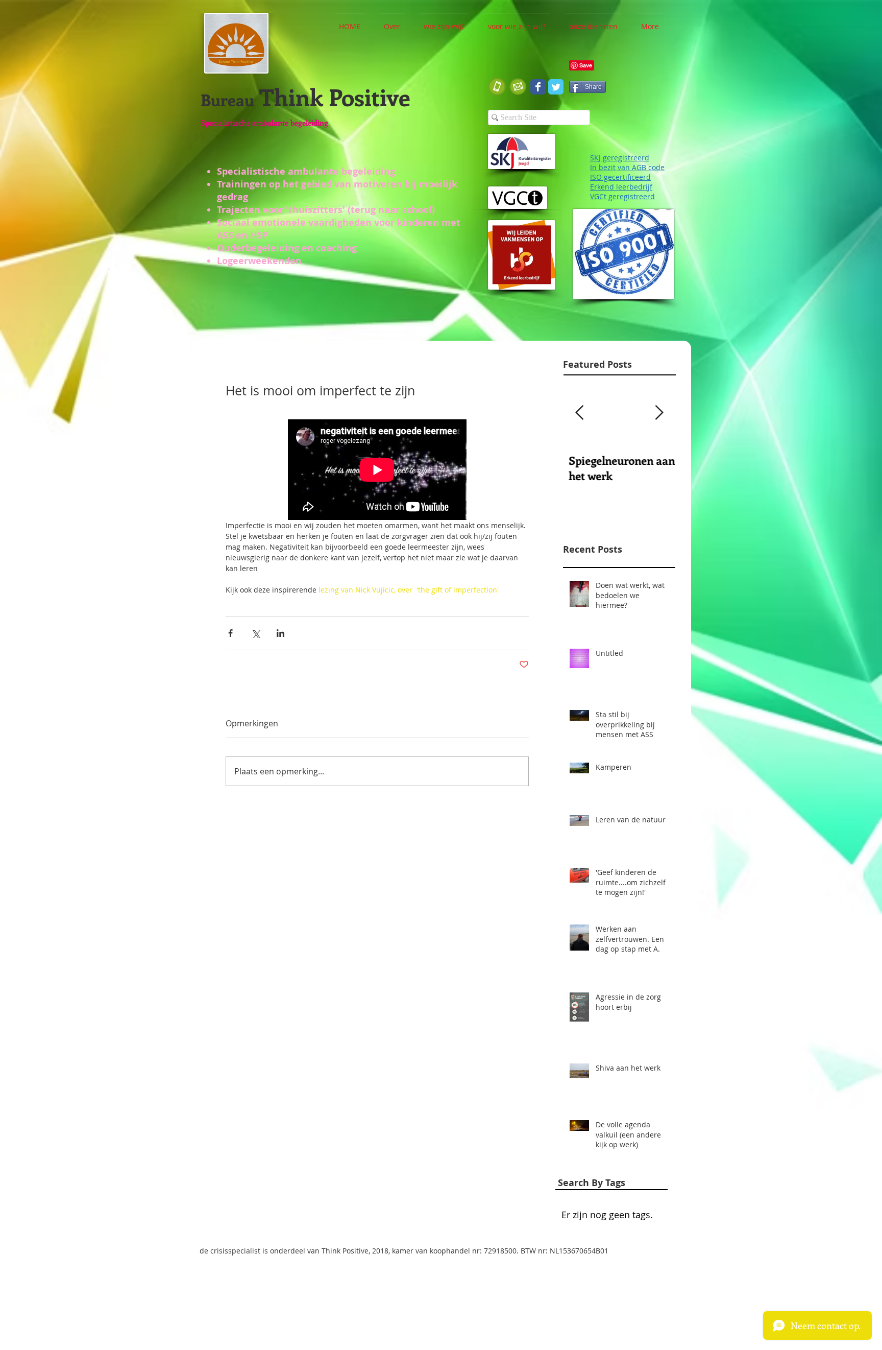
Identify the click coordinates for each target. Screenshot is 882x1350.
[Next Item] (659, 413)
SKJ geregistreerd (619, 157)
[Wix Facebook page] (538, 86)
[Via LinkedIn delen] (280, 633)
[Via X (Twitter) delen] (255, 633)
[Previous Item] (579, 413)
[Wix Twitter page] (556, 86)
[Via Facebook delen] (230, 633)
